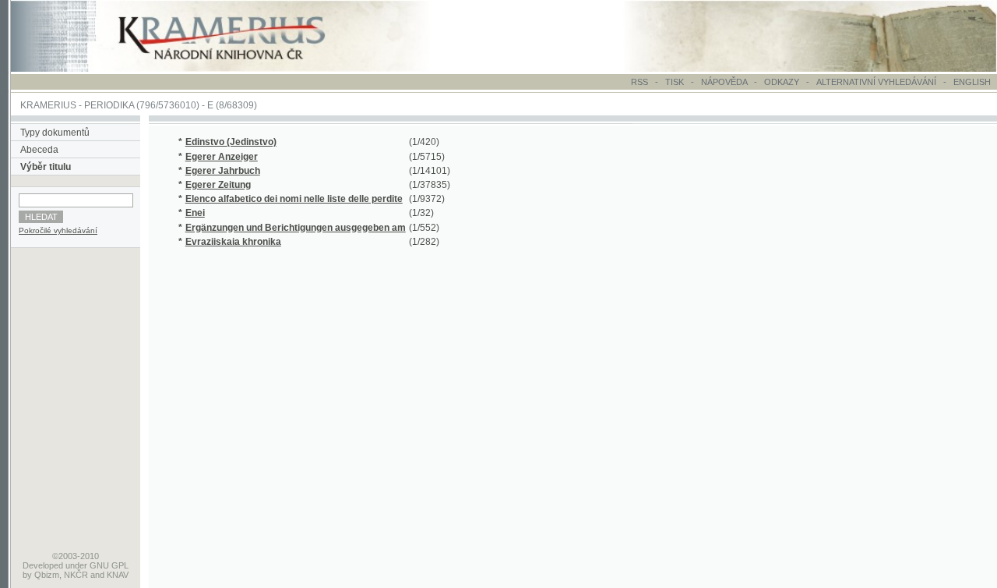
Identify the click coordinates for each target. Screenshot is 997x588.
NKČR (76, 574)
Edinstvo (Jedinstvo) (231, 141)
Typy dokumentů (55, 132)
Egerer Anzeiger (221, 156)
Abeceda (39, 149)
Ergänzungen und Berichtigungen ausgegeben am (295, 227)
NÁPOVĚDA (724, 82)
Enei (195, 212)
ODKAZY (781, 82)
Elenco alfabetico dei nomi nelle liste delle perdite (294, 198)
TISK (675, 82)
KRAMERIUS (48, 105)
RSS (639, 82)
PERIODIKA (109, 105)
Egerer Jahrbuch (222, 170)
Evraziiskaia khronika (233, 241)
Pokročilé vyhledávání (58, 230)
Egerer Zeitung (218, 184)
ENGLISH (972, 82)
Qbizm (46, 574)
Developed (43, 565)
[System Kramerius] (239, 68)
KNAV (118, 574)
